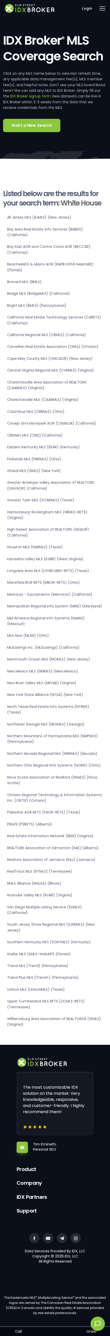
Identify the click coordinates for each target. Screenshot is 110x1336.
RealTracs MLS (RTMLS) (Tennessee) (39, 871)
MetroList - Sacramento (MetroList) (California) (49, 594)
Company (29, 1183)
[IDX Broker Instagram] (76, 1238)
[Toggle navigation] (102, 8)
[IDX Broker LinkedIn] (62, 1238)
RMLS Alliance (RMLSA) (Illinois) (34, 883)
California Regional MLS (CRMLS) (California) (46, 334)
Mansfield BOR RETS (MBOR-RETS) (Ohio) (43, 582)
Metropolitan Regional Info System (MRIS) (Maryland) (54, 606)
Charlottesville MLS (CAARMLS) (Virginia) (43, 399)
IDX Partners (32, 1197)
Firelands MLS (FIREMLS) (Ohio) (34, 459)
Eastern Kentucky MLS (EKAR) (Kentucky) (43, 447)
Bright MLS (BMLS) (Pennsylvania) (36, 305)
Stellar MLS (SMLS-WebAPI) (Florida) (39, 954)
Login (87, 8)
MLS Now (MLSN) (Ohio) (28, 635)
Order (91, 1331)
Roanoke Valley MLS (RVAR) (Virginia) (39, 895)
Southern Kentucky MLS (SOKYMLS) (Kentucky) (49, 942)
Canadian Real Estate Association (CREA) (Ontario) (52, 346)
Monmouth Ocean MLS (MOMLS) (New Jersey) (48, 659)
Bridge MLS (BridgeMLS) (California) (38, 293)
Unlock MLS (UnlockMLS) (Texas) (36, 989)
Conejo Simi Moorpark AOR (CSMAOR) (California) (51, 423)
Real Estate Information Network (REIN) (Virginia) (50, 835)
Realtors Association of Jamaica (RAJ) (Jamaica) (51, 859)
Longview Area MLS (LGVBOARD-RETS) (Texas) (48, 570)
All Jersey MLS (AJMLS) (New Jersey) (39, 217)
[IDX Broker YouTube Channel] (48, 1238)
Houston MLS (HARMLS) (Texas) (35, 547)
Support (27, 1210)
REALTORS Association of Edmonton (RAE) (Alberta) (52, 847)
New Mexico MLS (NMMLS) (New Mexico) (42, 671)
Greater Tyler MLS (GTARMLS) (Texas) (40, 500)
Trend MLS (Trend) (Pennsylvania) (37, 965)
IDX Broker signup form (30, 96)
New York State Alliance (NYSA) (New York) (45, 694)
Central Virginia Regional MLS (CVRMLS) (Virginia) (50, 370)
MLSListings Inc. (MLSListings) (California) (43, 647)
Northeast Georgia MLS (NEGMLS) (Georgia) (45, 724)
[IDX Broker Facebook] (34, 1238)
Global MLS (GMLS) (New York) (34, 470)
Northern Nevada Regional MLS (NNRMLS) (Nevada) (52, 753)
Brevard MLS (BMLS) (24, 281)
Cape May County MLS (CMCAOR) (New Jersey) (50, 358)
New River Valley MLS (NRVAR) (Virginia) (41, 682)
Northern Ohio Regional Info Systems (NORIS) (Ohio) (54, 765)
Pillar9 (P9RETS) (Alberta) (29, 824)
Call (18, 1331)
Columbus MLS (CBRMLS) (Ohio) (35, 411)
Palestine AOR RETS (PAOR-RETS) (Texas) (43, 812)
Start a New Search (32, 125)
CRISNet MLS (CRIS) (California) (35, 435)
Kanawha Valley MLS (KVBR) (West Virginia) (45, 559)
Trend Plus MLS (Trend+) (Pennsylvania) (43, 977)
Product (26, 1169)
